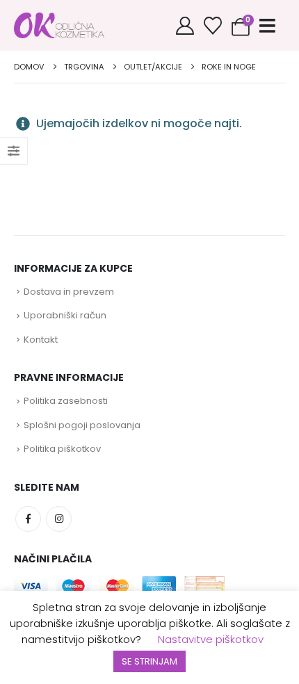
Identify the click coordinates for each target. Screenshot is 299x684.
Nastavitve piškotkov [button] (211, 639)
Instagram (59, 519)
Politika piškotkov (62, 448)
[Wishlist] (213, 26)
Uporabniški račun (65, 315)
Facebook (28, 519)
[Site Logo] (59, 25)
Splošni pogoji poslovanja (82, 425)
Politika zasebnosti (66, 400)
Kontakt (41, 339)
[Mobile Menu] (267, 26)
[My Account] (185, 26)
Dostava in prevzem (69, 291)
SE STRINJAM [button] (149, 661)
